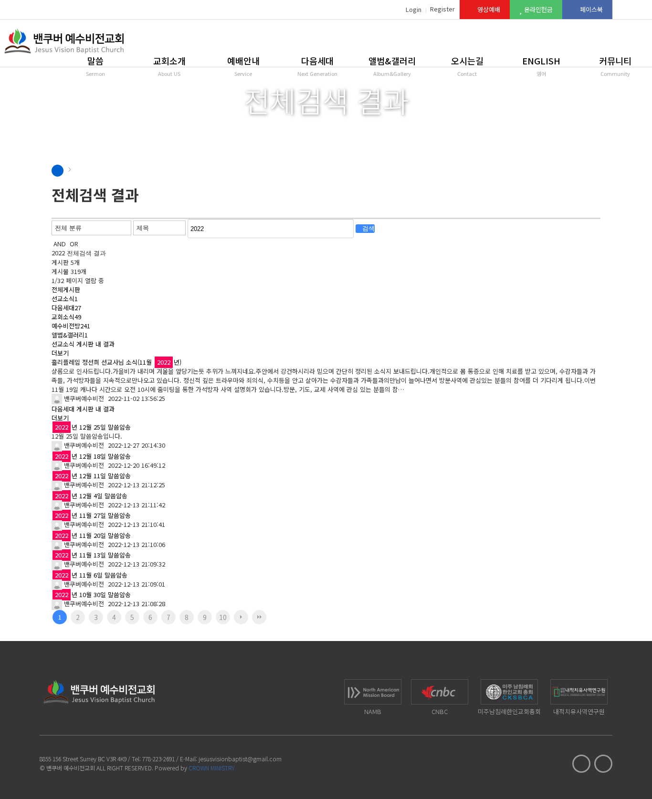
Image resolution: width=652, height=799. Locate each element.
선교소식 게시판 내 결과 (83, 343)
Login (413, 9)
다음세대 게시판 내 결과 (83, 408)
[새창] (185, 362)
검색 (367, 228)
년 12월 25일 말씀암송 (93, 426)
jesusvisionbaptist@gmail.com (240, 759)
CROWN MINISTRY (212, 768)
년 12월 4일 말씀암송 (91, 495)
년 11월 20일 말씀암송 (93, 535)
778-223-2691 (158, 759)
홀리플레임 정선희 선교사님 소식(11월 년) (116, 362)
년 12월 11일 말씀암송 (93, 475)
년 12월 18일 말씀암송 (93, 456)
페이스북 (590, 9)
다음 (241, 617)
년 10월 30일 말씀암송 (93, 594)
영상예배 (487, 9)
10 (223, 617)
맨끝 (259, 617)
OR (74, 243)
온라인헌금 (537, 9)
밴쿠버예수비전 (83, 398)
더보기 (60, 352)
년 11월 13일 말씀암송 (93, 554)
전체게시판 (66, 289)
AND (59, 243)
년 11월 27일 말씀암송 (93, 515)
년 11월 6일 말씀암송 (91, 574)
